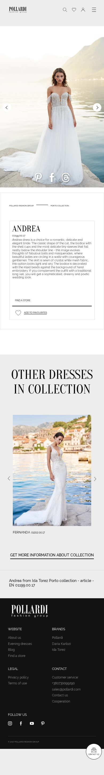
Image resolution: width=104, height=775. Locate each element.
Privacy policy (18, 677)
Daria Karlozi (61, 644)
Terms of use (17, 683)
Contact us (60, 695)
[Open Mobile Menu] (94, 9)
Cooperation (61, 701)
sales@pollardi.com (66, 689)
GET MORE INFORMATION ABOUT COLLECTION (52, 555)
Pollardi (57, 638)
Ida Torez (58, 650)
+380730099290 (63, 683)
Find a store (22, 300)
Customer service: (65, 677)
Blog (11, 650)
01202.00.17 (38, 532)
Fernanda (21, 532)
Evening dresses (20, 644)
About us (14, 638)
